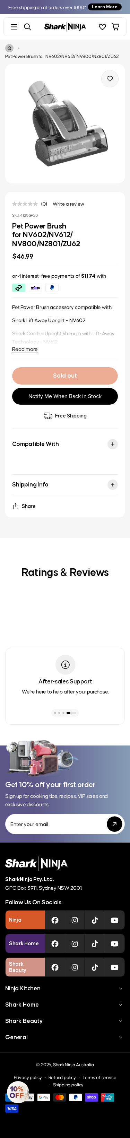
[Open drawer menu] (14, 27)
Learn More (105, 6)
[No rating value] (26, 203)
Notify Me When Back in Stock (65, 396)
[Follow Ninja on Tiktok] (94, 920)
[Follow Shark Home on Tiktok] (94, 943)
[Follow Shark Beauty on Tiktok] (94, 967)
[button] (18, 1092)
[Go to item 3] (63, 713)
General (16, 1037)
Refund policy (62, 1077)
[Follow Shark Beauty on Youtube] (114, 967)
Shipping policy (68, 1084)
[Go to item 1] (55, 713)
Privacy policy (28, 1077)
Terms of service (99, 1077)
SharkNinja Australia (73, 1064)
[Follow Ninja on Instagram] (74, 920)
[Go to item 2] (59, 713)
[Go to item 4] (71, 713)
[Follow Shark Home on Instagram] (74, 943)
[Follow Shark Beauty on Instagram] (74, 967)
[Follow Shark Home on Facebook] (55, 943)
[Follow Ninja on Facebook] (55, 920)
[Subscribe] (114, 824)
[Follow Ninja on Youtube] (114, 920)
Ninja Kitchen (23, 988)
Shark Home (21, 1004)
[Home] (9, 48)
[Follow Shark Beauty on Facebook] (55, 967)
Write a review (68, 203)
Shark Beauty (24, 1020)
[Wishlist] (102, 27)
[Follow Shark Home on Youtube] (114, 943)
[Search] (27, 27)
